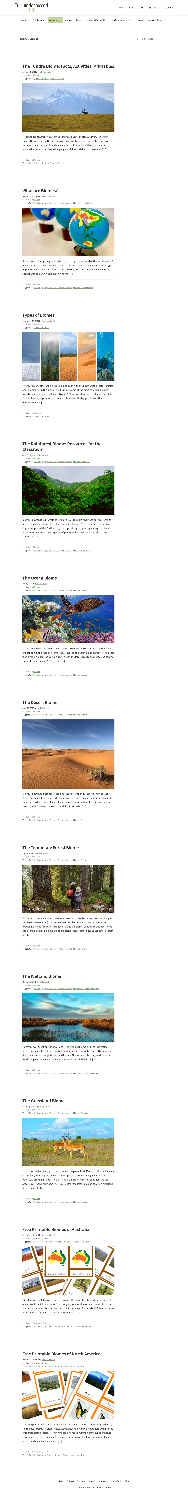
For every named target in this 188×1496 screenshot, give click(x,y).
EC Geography (40, 203)
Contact (70, 1481)
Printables (69, 19)
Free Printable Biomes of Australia (55, 1229)
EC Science (52, 203)
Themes (36, 75)
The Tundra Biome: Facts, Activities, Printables (68, 66)
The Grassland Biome (43, 1101)
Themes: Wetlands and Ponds (86, 988)
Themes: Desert (80, 714)
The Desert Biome (39, 702)
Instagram (103, 1481)
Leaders (140, 19)
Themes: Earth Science (83, 203)
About (24, 19)
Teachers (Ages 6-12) (121, 19)
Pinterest (91, 1481)
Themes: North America (73, 1366)
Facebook (81, 1481)
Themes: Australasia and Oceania (61, 1241)
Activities (53, 19)
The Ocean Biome (39, 578)
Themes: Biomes (41, 78)
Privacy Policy (116, 1481)
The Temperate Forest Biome (50, 847)
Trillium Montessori (31, 8)
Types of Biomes (38, 315)
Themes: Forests (80, 860)
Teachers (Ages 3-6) (95, 19)
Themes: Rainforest (81, 461)
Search (160, 19)
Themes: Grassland (81, 1113)
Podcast (151, 19)
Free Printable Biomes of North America (61, 1354)
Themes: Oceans (80, 590)
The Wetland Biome (41, 976)
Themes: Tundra (57, 78)
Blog (127, 1481)
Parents (80, 19)
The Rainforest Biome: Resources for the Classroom (62, 446)
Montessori (38, 19)
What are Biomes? (40, 190)
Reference (37, 324)
